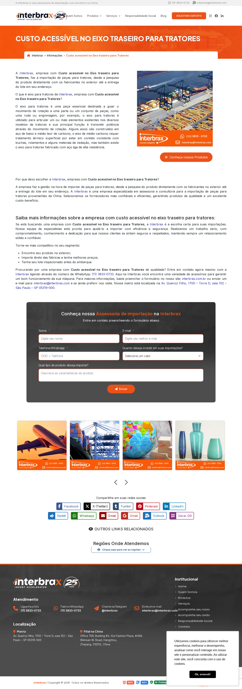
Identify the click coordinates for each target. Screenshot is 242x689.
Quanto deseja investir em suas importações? (153, 348)
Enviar (123, 389)
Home (57, 15)
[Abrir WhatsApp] (9, 679)
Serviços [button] (112, 15)
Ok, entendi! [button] (203, 674)
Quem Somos (74, 15)
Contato (184, 627)
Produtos (184, 598)
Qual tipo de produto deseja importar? (63, 365)
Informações (54, 55)
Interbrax (37, 55)
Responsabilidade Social (140, 15)
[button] (115, 482)
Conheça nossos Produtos (189, 157)
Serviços (184, 603)
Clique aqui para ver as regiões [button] (121, 549)
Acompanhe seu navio (194, 609)
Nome (44, 331)
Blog (163, 15)
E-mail (128, 331)
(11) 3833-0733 (102, 274)
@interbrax (110, 610)
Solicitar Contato (189, 15)
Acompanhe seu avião (194, 615)
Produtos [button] (93, 15)
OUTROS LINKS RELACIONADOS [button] (124, 529)
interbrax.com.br (194, 279)
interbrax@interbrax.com (52, 283)
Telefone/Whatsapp (53, 348)
